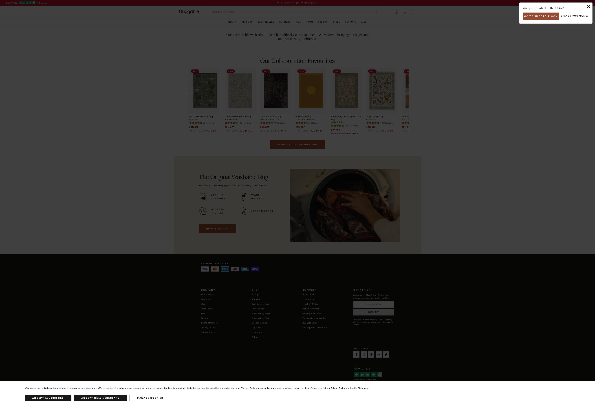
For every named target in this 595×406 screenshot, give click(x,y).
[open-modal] (588, 6)
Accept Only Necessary (100, 398)
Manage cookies (150, 398)
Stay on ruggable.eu (575, 15)
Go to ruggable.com (541, 16)
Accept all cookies (48, 398)
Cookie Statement (359, 388)
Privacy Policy (338, 388)
